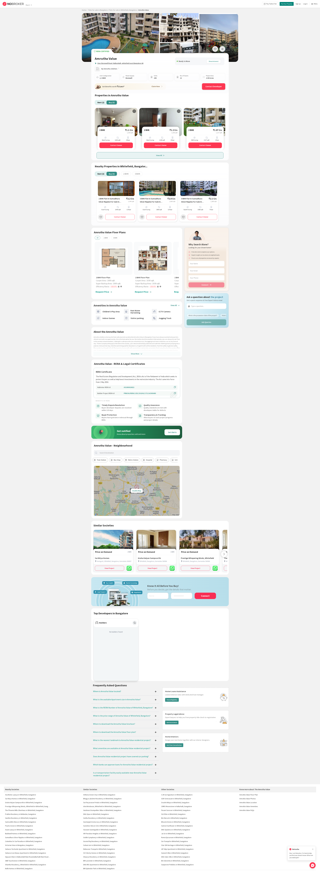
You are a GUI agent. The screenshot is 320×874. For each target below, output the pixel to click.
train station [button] (101, 460)
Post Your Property (286, 4)
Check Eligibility (172, 700)
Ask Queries (206, 322)
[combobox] (139, 452)
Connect (205, 285)
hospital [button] (149, 460)
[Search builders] (135, 623)
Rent (28, 5)
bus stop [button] (117, 460)
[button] (114, 286)
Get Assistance (172, 722)
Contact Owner (116, 145)
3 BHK (137, 174)
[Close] (313, 849)
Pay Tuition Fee (271, 4)
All (97, 238)
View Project (109, 568)
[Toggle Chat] (313, 865)
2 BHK (126, 174)
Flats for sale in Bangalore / (98, 10)
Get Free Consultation (174, 745)
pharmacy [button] (163, 460)
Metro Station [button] (133, 460)
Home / (84, 10)
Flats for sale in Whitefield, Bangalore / (123, 10)
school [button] (177, 460)
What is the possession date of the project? (202, 315)
